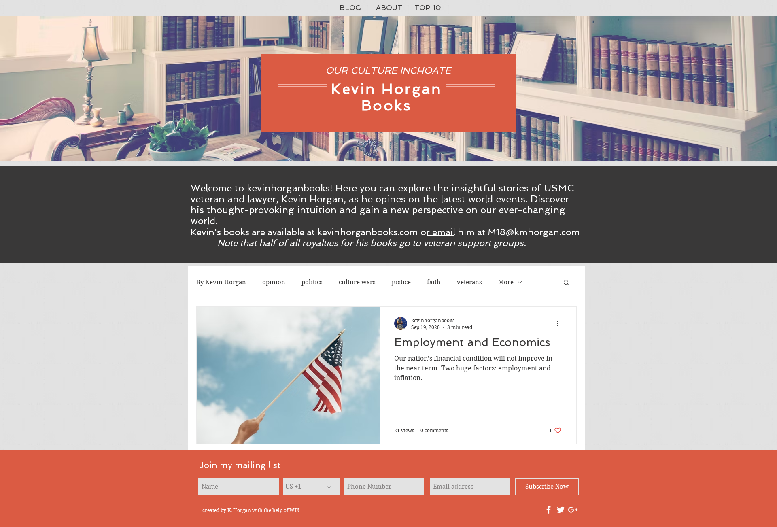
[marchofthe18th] (561, 510)
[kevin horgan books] (548, 510)
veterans (469, 282)
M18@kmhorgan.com (534, 232)
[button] (566, 283)
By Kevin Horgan (221, 282)
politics (312, 282)
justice (401, 282)
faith (434, 282)
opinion (273, 282)
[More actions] (560, 323)
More (506, 282)
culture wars (357, 282)
